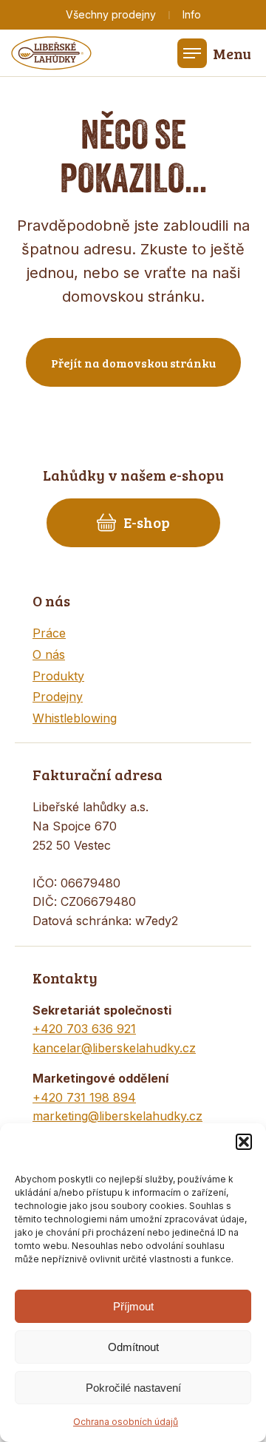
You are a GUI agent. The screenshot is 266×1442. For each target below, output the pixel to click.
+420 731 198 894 (84, 1097)
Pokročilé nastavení (133, 1387)
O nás (49, 654)
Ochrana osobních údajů (125, 1421)
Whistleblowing (75, 718)
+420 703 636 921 (84, 1028)
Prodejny (58, 696)
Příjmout (133, 1306)
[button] (243, 1141)
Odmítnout (133, 1347)
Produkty (58, 675)
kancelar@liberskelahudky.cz (114, 1047)
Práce (49, 633)
